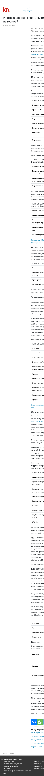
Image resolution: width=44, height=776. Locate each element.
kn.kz (5, 753)
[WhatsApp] (40, 722)
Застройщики (27, 11)
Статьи (12, 753)
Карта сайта (38, 766)
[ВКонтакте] (34, 722)
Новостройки (27, 8)
